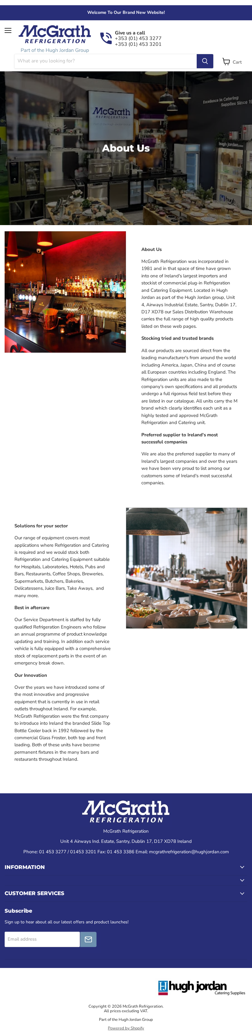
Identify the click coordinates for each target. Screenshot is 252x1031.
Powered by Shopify (126, 1028)
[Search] (205, 61)
